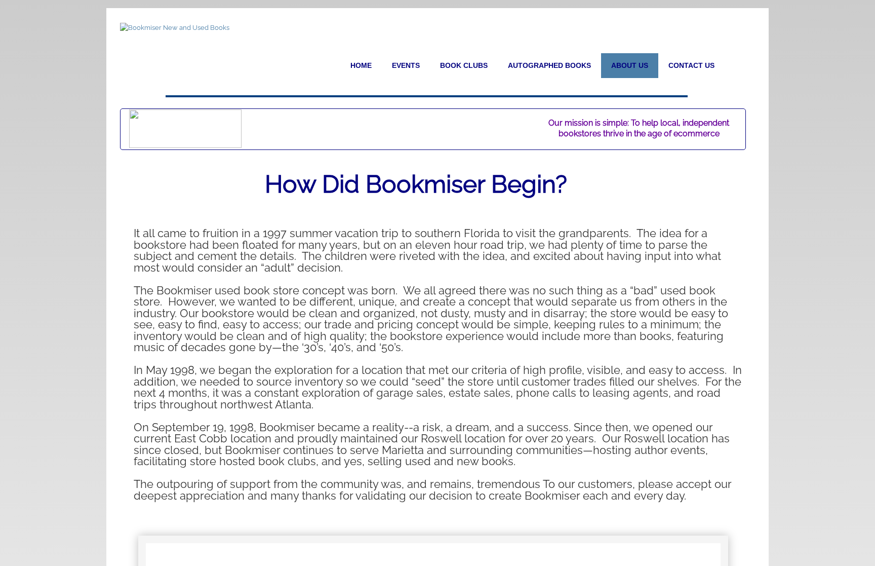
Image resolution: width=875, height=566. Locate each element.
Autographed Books (549, 65)
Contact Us (691, 65)
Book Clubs (464, 65)
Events (406, 65)
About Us (629, 65)
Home (361, 65)
